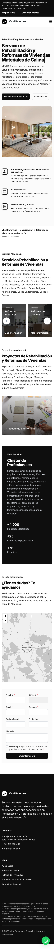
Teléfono (33, 707)
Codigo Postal (13, 719)
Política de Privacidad (37, 746)
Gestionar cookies (30, 12)
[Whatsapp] (46, 940)
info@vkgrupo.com (11, 848)
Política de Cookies (11, 870)
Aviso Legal (7, 866)
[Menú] (50, 21)
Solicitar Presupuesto (14, 96)
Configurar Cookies (11, 884)
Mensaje (10, 731)
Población (34, 719)
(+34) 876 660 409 (11, 844)
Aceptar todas (8, 12)
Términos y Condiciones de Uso (28, 749)
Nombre (10, 695)
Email (9, 707)
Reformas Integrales (10, 313)
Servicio (33, 695)
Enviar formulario (27, 756)
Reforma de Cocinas (38, 313)
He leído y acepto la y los (28, 747)
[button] (47, 320)
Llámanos (39, 96)
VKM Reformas (17, 21)
